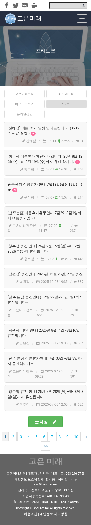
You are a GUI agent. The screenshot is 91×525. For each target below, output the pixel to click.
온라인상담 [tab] (25, 114)
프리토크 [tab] (66, 104)
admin (74, 502)
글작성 (41, 421)
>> (46, 446)
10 (76, 437)
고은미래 (29, 18)
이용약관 (30, 514)
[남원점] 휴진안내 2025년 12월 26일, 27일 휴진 (45, 274)
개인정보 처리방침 (53, 514)
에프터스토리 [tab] (24, 104)
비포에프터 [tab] (66, 94)
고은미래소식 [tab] (24, 94)
